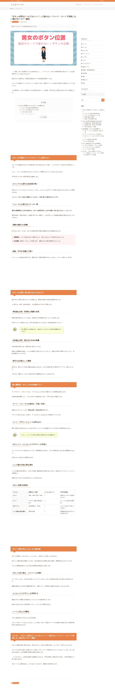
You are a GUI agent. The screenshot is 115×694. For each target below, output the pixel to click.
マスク (84, 60)
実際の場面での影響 (27, 112)
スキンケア (85, 50)
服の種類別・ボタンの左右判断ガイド (92, 129)
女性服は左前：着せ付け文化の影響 (93, 124)
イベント (85, 44)
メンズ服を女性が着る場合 (91, 139)
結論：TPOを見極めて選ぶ (28, 114)
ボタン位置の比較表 (89, 141)
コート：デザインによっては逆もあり (93, 134)
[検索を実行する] (102, 100)
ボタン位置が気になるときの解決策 (91, 143)
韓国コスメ (85, 79)
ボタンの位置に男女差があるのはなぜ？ (93, 121)
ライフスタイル (86, 63)
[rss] (101, 1)
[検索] (103, 1)
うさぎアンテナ (17, 4)
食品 (84, 83)
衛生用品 (85, 73)
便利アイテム (86, 66)
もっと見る (43, 117)
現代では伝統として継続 (90, 126)
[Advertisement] (43, 137)
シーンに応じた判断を (90, 149)
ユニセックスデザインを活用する (92, 147)
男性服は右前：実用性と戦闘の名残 (93, 123)
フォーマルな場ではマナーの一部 (30, 110)
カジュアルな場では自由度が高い (30, 108)
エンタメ (85, 47)
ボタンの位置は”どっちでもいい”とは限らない (32, 105)
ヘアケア (85, 57)
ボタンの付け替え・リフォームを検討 (93, 145)
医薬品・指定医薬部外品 (89, 70)
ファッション (15, 21)
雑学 (84, 76)
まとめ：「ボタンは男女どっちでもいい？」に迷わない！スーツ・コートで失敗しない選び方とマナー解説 (93, 152)
